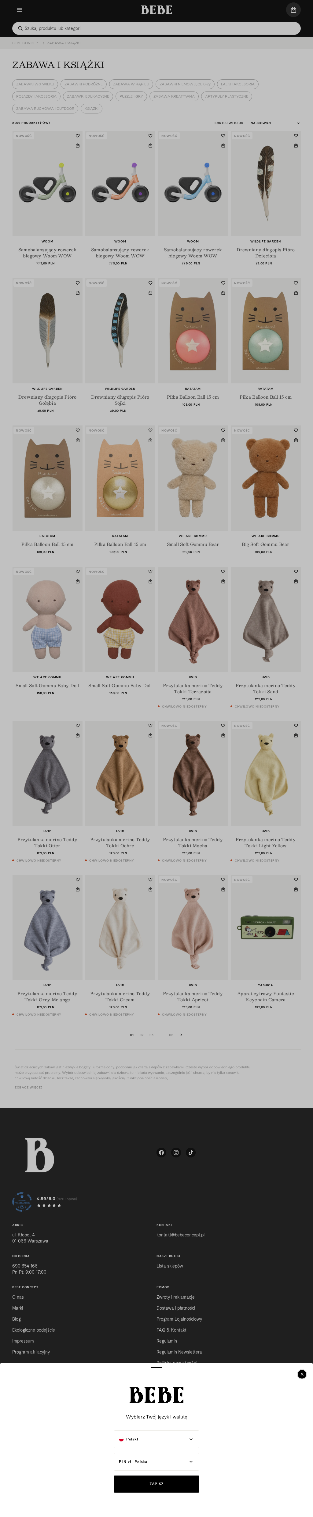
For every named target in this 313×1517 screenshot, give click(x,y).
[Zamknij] (302, 1374)
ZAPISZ (156, 1484)
